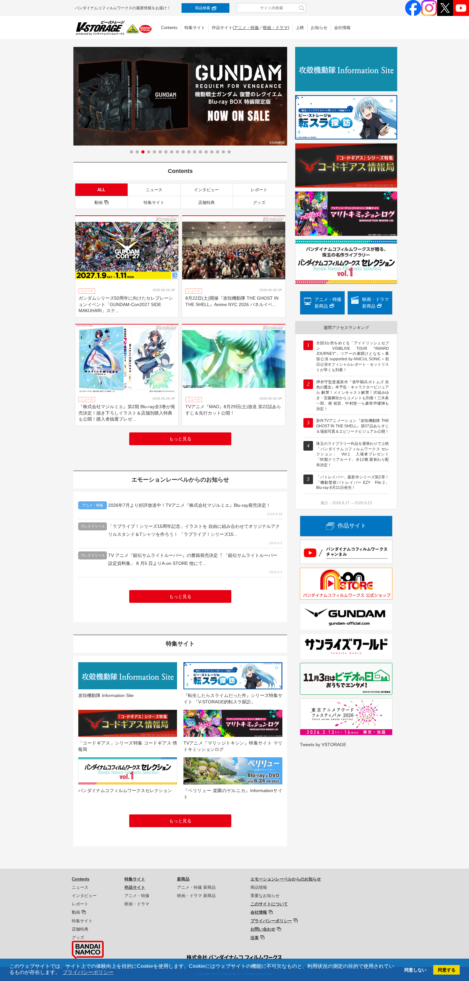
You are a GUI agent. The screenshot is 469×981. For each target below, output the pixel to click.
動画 (98, 202)
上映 (300, 27)
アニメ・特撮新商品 (328, 303)
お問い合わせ (262, 929)
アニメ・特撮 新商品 (196, 887)
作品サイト (352, 525)
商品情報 (258, 887)
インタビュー (206, 189)
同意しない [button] (415, 969)
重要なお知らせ (264, 895)
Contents (169, 27)
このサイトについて (269, 904)
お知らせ (319, 27)
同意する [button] (447, 969)
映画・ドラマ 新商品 (196, 895)
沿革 (254, 937)
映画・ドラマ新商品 (375, 303)
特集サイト (194, 27)
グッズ (259, 202)
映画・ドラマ (275, 27)
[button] (131, 152)
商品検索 (202, 8)
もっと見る (180, 438)
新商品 (183, 879)
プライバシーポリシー (271, 920)
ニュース (154, 189)
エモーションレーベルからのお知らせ (285, 879)
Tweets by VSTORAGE (323, 744)
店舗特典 (206, 202)
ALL (101, 189)
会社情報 (342, 27)
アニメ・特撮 (246, 27)
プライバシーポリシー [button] (88, 972)
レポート (259, 189)
